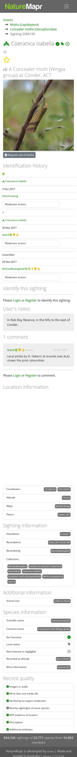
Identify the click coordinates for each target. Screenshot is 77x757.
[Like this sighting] (5, 69)
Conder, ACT (64, 514)
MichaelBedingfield (13, 269)
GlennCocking (10, 196)
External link (63, 667)
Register (31, 300)
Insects (8, 20)
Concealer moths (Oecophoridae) (33, 29)
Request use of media (20, 155)
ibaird (5, 235)
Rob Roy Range (62, 506)
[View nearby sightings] (5, 51)
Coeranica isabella (15, 181)
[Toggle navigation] (66, 6)
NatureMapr (14, 571)
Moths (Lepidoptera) (24, 24)
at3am (50, 751)
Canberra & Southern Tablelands (45, 566)
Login (17, 300)
